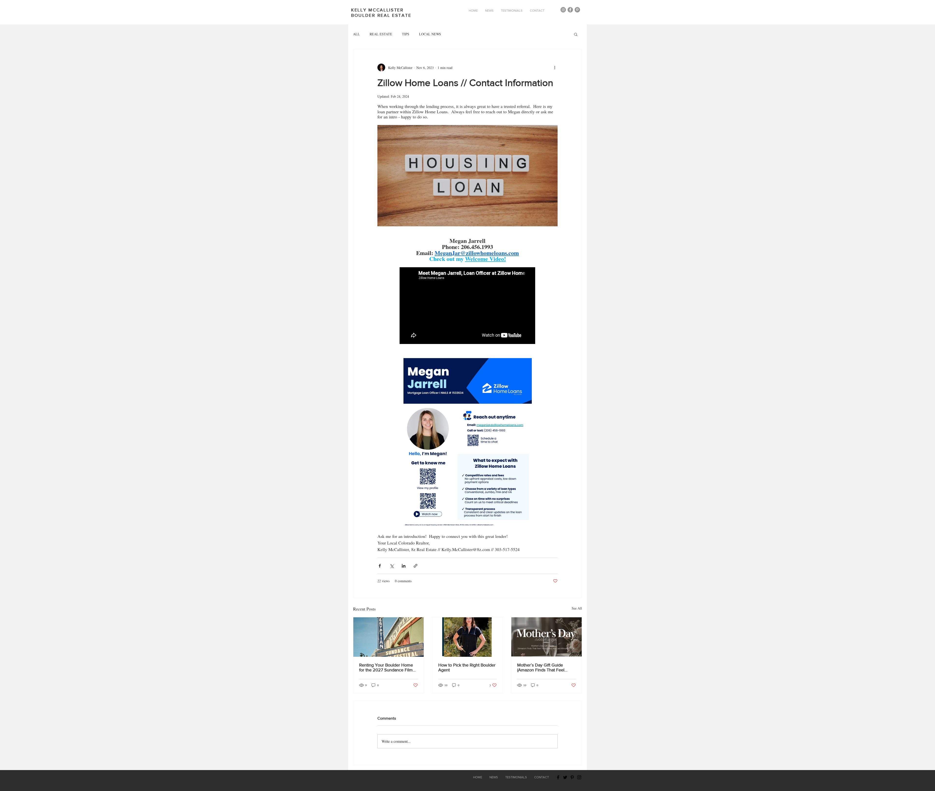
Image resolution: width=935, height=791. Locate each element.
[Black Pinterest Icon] (572, 777)
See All (577, 608)
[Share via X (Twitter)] (391, 565)
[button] (575, 34)
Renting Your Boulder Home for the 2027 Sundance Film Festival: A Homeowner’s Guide (386, 667)
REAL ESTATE (381, 34)
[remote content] (468, 306)
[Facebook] (570, 9)
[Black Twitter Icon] (565, 777)
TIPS (405, 34)
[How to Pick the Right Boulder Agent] (467, 637)
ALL (356, 34)
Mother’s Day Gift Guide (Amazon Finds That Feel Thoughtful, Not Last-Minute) (544, 667)
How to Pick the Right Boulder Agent (467, 667)
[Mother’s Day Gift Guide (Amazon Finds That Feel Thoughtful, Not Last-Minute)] (546, 637)
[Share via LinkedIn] (403, 565)
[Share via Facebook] (379, 565)
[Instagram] (563, 9)
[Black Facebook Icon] (558, 777)
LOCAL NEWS (430, 34)
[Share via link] (415, 565)
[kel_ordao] (577, 9)
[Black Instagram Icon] (579, 777)
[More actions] (555, 67)
